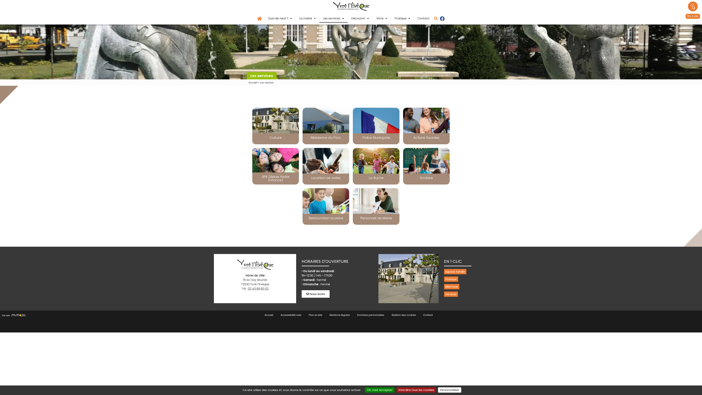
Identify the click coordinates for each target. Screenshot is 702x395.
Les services (331, 18)
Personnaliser (449, 390)
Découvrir (358, 18)
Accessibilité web (291, 315)
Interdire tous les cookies (416, 390)
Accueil (253, 82)
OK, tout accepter (380, 390)
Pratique (401, 18)
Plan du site (315, 315)
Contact (424, 18)
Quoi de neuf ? (278, 18)
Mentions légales (340, 315)
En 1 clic (693, 16)
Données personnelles (370, 315)
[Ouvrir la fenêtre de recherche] (435, 18)
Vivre (380, 18)
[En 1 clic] (693, 6)
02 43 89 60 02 (258, 289)
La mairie (305, 18)
